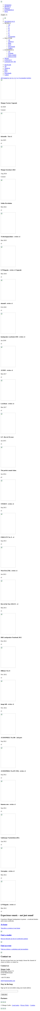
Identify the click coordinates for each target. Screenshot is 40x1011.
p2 (9, 30)
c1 (9, 31)
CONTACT (8, 60)
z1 (9, 33)
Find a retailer (12, 55)
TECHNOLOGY (9, 21)
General (5, 78)
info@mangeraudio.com (8, 980)
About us (11, 41)
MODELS (7, 6)
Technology (7, 5)
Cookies (32, 1005)
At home (10, 53)
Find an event (12, 56)
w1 (9, 35)
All (9, 25)
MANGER (7, 65)
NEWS (6, 58)
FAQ (9, 45)
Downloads (11, 46)
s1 (8, 26)
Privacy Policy (24, 1005)
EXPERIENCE (9, 10)
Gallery (10, 48)
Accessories (11, 36)
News (6, 11)
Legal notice (15, 1005)
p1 (9, 28)
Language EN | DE (10, 61)
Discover (7, 8)
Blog (9, 43)
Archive (28, 78)
